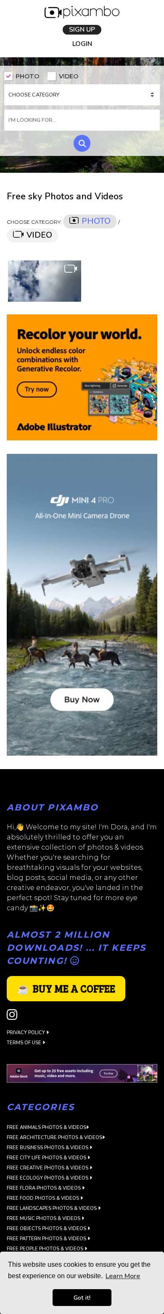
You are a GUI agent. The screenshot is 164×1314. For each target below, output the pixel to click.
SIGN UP (82, 30)
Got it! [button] (82, 1297)
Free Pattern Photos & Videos (47, 1240)
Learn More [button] (123, 1276)
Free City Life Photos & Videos (47, 1159)
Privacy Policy (26, 1033)
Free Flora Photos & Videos (44, 1189)
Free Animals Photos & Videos (46, 1129)
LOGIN (82, 45)
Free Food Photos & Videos (43, 1199)
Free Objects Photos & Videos (47, 1230)
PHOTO (27, 77)
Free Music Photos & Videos (44, 1220)
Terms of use (24, 1043)
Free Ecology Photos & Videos (48, 1179)
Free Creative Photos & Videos (48, 1169)
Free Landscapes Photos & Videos (52, 1210)
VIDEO (68, 77)
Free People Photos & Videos (46, 1250)
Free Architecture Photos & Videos (54, 1139)
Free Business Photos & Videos (48, 1149)
